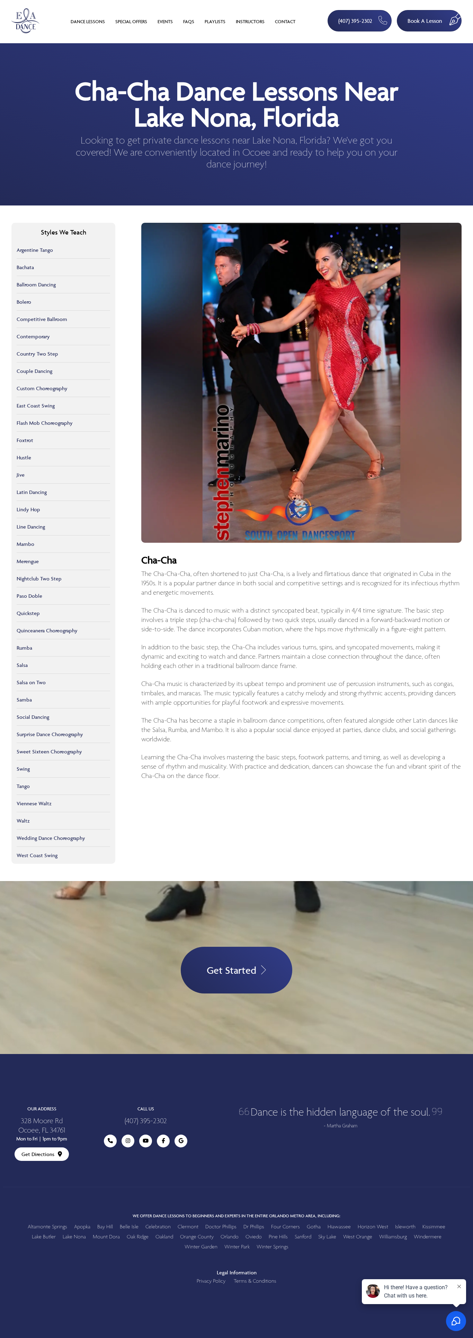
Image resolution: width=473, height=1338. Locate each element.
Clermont (188, 1227)
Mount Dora (106, 1237)
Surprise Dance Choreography (50, 734)
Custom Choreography (42, 388)
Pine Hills (278, 1237)
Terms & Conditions (255, 1281)
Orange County (197, 1237)
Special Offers (131, 21)
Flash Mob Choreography (45, 423)
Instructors (250, 21)
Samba (24, 699)
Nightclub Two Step (39, 578)
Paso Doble (29, 596)
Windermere (427, 1237)
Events (165, 21)
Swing (23, 769)
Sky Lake (327, 1237)
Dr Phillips (253, 1227)
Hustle (24, 457)
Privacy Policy (211, 1281)
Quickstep (28, 613)
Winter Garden (201, 1247)
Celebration (158, 1227)
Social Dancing (33, 717)
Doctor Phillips (221, 1227)
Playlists (215, 21)
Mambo (25, 544)
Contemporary (33, 336)
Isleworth (405, 1227)
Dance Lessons (88, 21)
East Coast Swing (36, 405)
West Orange (357, 1237)
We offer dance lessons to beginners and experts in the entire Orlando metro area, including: (236, 1215)
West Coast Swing (37, 855)
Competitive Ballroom (42, 319)
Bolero (24, 302)
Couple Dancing (34, 371)
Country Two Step (37, 353)
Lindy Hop (28, 509)
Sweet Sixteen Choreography (49, 751)
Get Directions (37, 1154)
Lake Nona (74, 1237)
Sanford (303, 1237)
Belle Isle (129, 1227)
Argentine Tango (35, 250)
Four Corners (285, 1227)
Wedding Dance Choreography (51, 838)
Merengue (28, 561)
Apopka (82, 1227)
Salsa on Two (31, 682)
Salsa (22, 665)
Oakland (164, 1237)
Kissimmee (433, 1227)
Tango (23, 786)
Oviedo (254, 1237)
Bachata (25, 267)
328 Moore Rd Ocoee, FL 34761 (41, 1126)
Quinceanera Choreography (47, 630)
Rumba (24, 647)
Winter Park (237, 1247)
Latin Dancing (32, 492)
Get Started (231, 970)
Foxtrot (25, 440)
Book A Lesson (425, 20)
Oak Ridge (138, 1237)
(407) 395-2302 (355, 20)
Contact (285, 21)
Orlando (230, 1237)
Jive (21, 474)
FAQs (188, 21)
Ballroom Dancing (36, 284)
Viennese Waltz (34, 803)
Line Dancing (31, 526)
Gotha (314, 1227)
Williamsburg (393, 1237)
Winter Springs (272, 1247)
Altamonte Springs (47, 1227)
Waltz (23, 820)
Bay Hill (105, 1227)
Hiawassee (339, 1227)
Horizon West (373, 1227)
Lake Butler (44, 1237)
